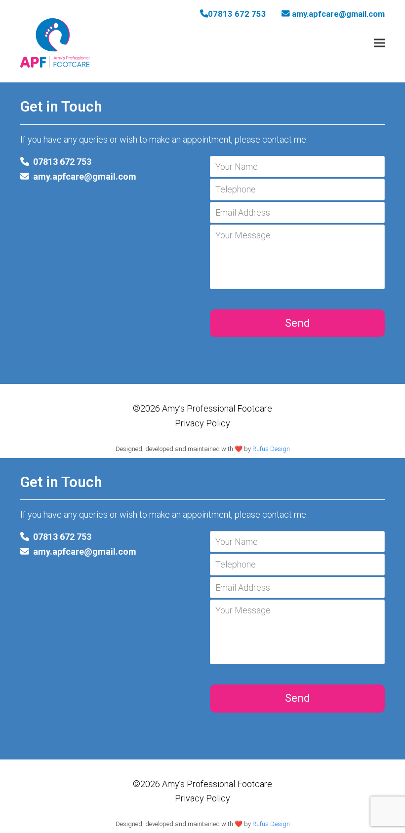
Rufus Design (271, 449)
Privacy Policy (202, 423)
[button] (379, 43)
